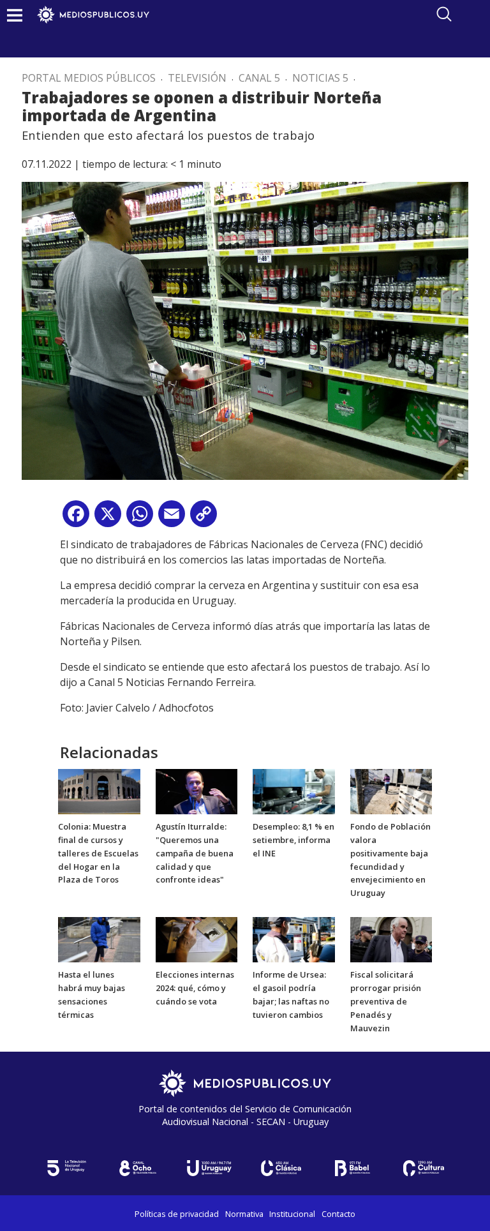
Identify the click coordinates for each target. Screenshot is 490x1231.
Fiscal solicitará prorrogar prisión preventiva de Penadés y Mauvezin (385, 1001)
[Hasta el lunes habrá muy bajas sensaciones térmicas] (99, 938)
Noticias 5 (320, 78)
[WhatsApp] (140, 518)
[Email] (172, 518)
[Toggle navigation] (14, 15)
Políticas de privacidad (177, 1214)
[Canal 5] (66, 1168)
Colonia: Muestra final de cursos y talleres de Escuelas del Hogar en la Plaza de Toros (98, 853)
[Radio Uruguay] (209, 1168)
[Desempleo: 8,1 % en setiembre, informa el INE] (294, 790)
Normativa (244, 1214)
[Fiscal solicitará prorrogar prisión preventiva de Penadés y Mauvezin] (391, 938)
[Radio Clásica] (281, 1168)
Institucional (292, 1214)
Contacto (338, 1214)
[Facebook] (76, 518)
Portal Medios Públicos (89, 78)
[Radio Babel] (352, 1168)
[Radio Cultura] (424, 1168)
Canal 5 (259, 78)
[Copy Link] (203, 518)
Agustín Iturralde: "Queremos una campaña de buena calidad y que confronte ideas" (195, 853)
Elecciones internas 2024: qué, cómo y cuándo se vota (195, 988)
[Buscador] (444, 14)
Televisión (197, 78)
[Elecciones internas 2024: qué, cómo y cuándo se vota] (197, 938)
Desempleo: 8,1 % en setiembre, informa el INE (293, 840)
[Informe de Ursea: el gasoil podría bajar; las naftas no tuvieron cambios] (294, 938)
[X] (108, 518)
